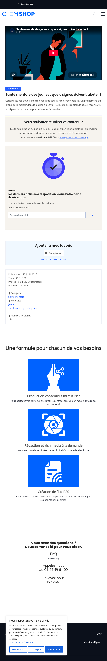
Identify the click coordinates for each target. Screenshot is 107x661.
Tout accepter (54, 649)
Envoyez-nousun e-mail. (54, 580)
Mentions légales (93, 642)
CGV (99, 634)
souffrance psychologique (22, 308)
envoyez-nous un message (74, 137)
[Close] (65, 617)
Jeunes (12, 304)
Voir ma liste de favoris (53, 259)
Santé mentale (16, 296)
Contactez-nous (27, 4)
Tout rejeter (36, 649)
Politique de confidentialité (21, 642)
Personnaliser (18, 649)
